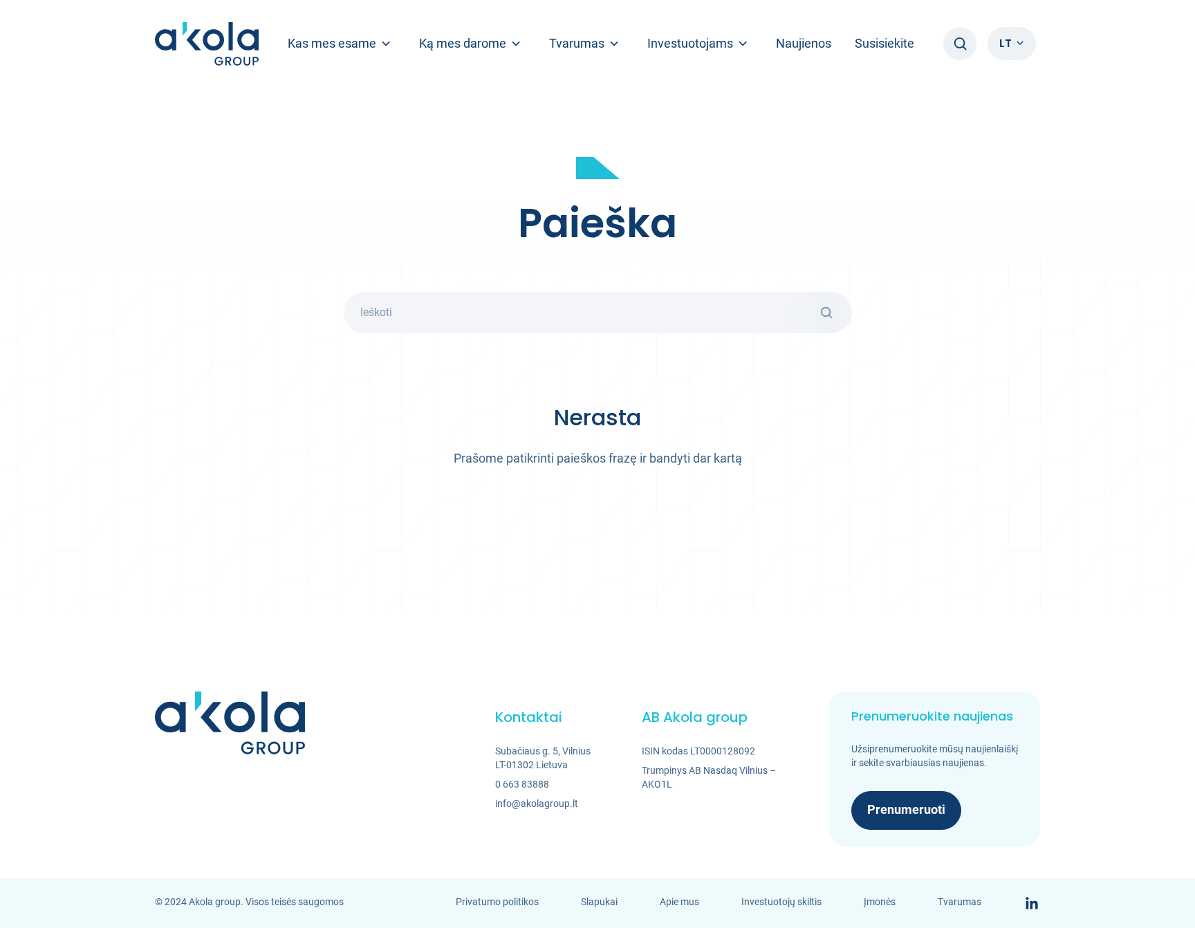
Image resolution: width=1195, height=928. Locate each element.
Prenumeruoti (906, 809)
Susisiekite (884, 43)
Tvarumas (959, 901)
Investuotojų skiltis (781, 901)
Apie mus (679, 901)
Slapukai (599, 901)
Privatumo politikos (497, 901)
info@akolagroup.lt (536, 803)
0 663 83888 (522, 784)
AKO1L (657, 784)
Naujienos (803, 43)
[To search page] (959, 43)
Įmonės (880, 901)
